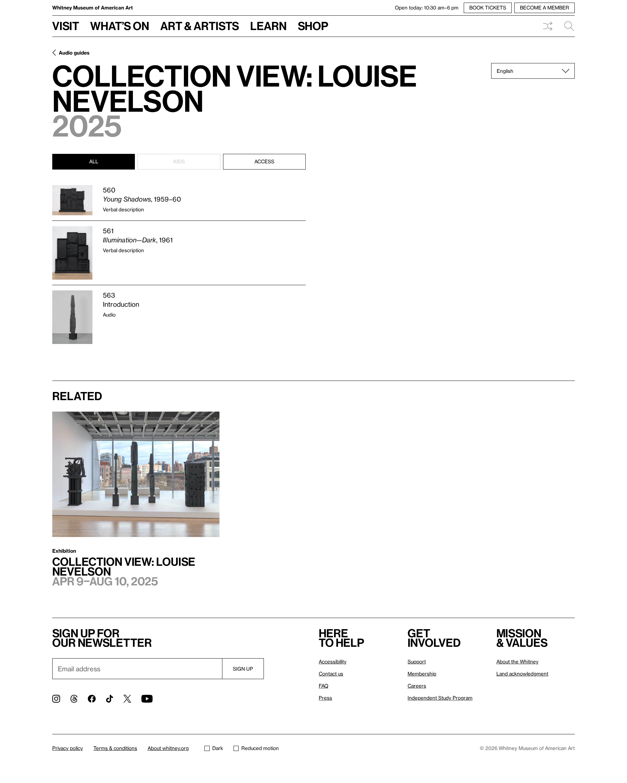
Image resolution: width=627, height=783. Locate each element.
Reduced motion (260, 748)
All (93, 161)
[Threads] (74, 699)
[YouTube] (147, 699)
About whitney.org (168, 748)
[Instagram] (56, 699)
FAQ (323, 686)
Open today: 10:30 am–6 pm (426, 7)
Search (566, 26)
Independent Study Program (440, 698)
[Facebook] (92, 699)
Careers (417, 686)
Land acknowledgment (522, 674)
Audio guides (74, 53)
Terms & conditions (115, 748)
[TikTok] (109, 699)
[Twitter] (127, 699)
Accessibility (332, 661)
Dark (217, 748)
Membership (422, 674)
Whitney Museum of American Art (92, 7)
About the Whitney (517, 661)
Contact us (331, 674)
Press (325, 698)
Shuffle (547, 26)
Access (264, 161)
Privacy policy (67, 748)
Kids (179, 161)
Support (417, 661)
